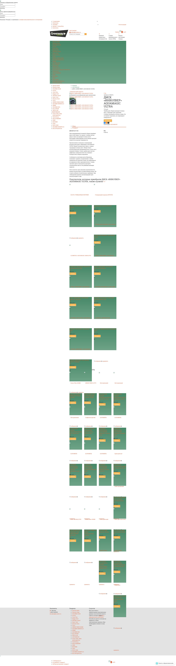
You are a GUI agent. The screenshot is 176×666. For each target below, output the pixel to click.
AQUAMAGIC (56, 68)
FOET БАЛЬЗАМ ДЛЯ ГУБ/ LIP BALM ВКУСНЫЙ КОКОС (119, 499)
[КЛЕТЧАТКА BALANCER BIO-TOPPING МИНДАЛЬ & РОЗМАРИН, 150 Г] (120, 549)
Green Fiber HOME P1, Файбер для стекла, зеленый (75, 395)
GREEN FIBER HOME (58, 58)
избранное (74, 238)
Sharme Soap (56, 43)
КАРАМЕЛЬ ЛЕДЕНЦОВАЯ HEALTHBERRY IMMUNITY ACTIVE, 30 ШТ (104, 432)
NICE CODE (55, 79)
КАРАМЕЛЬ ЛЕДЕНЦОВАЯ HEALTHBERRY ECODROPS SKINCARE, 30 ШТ (90, 468)
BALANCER (56, 64)
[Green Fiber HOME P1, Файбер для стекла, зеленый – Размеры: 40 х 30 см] (75, 382)
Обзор (74, 126)
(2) (94, 270)
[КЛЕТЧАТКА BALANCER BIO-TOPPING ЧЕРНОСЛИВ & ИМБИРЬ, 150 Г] (105, 549)
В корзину (108, 120)
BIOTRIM (55, 76)
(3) (70, 301)
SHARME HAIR (57, 45)
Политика (55, 23)
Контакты (55, 28)
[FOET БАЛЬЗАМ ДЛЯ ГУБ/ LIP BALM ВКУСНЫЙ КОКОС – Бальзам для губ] (120, 485)
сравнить (81, 238)
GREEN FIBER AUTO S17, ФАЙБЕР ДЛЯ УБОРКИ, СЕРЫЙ (89, 395)
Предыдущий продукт (76, 91)
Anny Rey (55, 48)
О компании (56, 21)
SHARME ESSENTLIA (58, 81)
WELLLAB (55, 66)
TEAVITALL (56, 71)
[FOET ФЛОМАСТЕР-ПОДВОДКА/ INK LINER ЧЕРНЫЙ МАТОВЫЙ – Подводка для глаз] (75, 518)
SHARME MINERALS (58, 59)
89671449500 (72, 30)
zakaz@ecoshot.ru (76, 32)
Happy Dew (56, 50)
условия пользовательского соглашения (30, 19)
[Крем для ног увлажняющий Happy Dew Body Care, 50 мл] (120, 453)
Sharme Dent (56, 55)
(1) (94, 332)
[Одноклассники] (106, 123)
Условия (55, 24)
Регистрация (122, 24)
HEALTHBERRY (57, 73)
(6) (94, 207)
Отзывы (75, 128)
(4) (94, 238)
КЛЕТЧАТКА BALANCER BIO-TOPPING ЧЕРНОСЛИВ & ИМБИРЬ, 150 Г (103, 565)
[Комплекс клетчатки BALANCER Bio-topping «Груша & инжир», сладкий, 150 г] (120, 584)
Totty (54, 56)
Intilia (54, 46)
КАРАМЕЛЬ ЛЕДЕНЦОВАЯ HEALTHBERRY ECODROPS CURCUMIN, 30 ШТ (74, 468)
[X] (108, 123)
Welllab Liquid (57, 51)
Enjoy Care (55, 53)
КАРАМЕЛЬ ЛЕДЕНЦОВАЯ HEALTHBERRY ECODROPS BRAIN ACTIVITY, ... (104, 468)
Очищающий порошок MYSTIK (103, 206)
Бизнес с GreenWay (58, 26)
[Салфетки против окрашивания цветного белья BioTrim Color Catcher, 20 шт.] (90, 416)
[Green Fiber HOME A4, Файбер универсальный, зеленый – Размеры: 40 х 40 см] (90, 518)
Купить (73, 213)
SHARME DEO (56, 63)
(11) (70, 209)
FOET (54, 78)
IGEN (54, 74)
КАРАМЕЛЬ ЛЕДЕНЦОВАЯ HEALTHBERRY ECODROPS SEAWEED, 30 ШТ (119, 432)
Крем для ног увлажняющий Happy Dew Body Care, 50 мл (120, 466)
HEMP (54, 61)
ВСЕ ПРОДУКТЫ (57, 83)
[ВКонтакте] (104, 123)
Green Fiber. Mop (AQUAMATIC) (61, 69)
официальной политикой (96, 617)
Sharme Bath (56, 41)
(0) (70, 399)
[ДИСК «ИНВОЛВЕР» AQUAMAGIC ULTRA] (81, 96)
